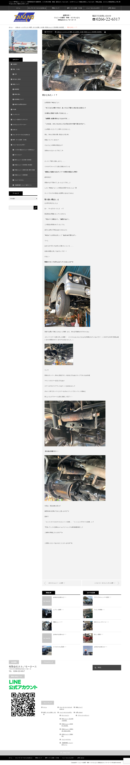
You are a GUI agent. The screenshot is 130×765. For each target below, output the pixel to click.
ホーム (18, 8)
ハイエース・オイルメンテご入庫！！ (104, 583)
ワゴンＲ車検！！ (99, 609)
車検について (55, 8)
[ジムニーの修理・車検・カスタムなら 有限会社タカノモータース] (24, 17)
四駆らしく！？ (57, 622)
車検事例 (16, 89)
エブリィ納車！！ (58, 609)
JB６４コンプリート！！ (101, 622)
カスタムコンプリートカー (19, 124)
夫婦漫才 (15, 64)
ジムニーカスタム (19, 180)
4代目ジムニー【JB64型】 (21, 175)
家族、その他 (16, 69)
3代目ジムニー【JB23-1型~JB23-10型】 (24, 170)
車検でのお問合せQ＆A (20, 104)
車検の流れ (17, 94)
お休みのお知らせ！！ (59, 597)
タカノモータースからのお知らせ (37, 8)
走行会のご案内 (17, 79)
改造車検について (19, 99)
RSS (99, 667)
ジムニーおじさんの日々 (93, 8)
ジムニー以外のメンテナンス (20, 119)
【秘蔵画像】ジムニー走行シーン (23, 185)
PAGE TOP (66, 753)
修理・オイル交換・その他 (74, 8)
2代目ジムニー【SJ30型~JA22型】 (54, 27)
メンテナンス (25, 27)
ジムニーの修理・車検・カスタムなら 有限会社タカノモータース (94, 762)
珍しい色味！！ (98, 634)
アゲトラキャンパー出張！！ (102, 597)
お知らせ (17, 27)
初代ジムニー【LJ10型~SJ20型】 (23, 160)
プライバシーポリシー (83, 715)
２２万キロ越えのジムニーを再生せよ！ (24, 149)
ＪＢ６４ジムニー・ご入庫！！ (56, 583)
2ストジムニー (18, 154)
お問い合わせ (112, 8)
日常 (15, 74)
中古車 (14, 109)
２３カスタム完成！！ (59, 647)
